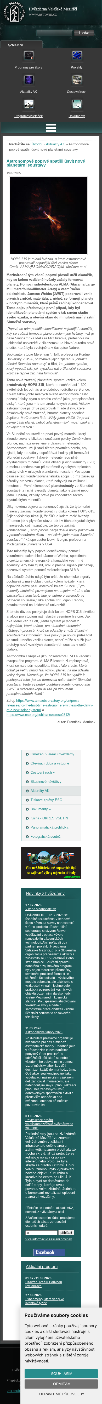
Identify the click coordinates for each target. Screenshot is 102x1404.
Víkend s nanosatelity (40, 909)
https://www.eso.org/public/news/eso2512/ (38, 715)
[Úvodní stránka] (14, 13)
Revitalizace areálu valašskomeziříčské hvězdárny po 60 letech (49, 1124)
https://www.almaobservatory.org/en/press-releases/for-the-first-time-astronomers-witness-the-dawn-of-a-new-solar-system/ (50, 705)
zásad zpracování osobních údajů (45, 1224)
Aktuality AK (28, 92)
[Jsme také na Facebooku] (49, 1255)
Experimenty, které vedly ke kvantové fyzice (44, 1301)
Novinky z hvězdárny (45, 893)
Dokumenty (77, 116)
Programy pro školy (28, 67)
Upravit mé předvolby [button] (61, 1394)
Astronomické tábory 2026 (44, 1032)
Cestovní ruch (77, 92)
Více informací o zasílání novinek (48, 1239)
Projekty (76, 67)
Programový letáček (28, 116)
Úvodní (37, 144)
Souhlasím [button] (61, 1374)
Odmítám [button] (62, 1384)
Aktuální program (42, 1266)
